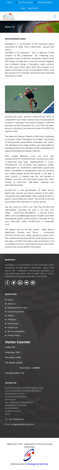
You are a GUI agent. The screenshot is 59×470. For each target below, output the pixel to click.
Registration (33, 8)
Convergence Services (36, 464)
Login (22, 8)
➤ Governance (11, 323)
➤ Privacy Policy (12, 335)
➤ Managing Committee (16, 308)
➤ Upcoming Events (14, 311)
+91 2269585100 (16, 419)
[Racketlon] (8, 16)
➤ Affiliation (10, 319)
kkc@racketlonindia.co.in (23, 424)
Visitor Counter (17, 342)
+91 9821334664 (44, 2)
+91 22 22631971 (25, 2)
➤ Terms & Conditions (15, 331)
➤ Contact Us (11, 327)
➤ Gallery (9, 315)
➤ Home (9, 300)
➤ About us (10, 304)
